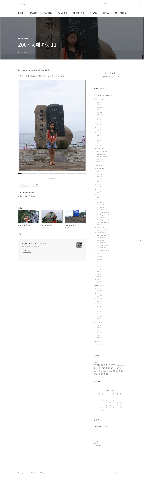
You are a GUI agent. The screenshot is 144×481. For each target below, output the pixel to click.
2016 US (100, 202)
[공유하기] (26, 184)
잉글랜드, (111, 368)
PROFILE (100, 162)
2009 (98, 117)
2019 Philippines (102, 220)
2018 (98, 269)
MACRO (99, 159)
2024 (98, 145)
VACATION (62, 13)
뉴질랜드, (100, 374)
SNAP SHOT (101, 157)
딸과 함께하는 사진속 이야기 (30, 246)
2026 (98, 282)
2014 (98, 125)
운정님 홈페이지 (117, 466)
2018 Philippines (102, 215)
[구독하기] (140, 240)
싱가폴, (119, 368)
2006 (98, 110)
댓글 (19, 234)
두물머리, (104, 368)
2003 (98, 102)
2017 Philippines (102, 212)
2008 (99, 115)
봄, (115, 368)
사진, (99, 368)
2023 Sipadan (101, 230)
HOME (20, 13)
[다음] (82, 127)
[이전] (21, 127)
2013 (98, 120)
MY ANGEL (48, 13)
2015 (98, 132)
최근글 (96, 88)
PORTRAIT (100, 154)
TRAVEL (93, 13)
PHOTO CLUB (78, 13)
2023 (98, 143)
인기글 (102, 88)
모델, (95, 374)
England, (119, 365)
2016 (98, 135)
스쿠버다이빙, (112, 365)
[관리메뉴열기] (140, 3)
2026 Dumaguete (102, 250)
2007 (99, 112)
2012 (98, 130)
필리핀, (106, 374)
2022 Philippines (102, 222)
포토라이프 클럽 (117, 469)
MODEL (98, 341)
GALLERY (33, 13)
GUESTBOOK (120, 13)
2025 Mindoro (101, 243)
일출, (105, 365)
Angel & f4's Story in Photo (34, 243)
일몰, (113, 371)
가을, (110, 371)
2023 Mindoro (101, 232)
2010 (98, 122)
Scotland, (97, 371)
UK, (124, 365)
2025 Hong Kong (102, 245)
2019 (98, 314)
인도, (95, 368)
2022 (98, 140)
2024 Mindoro (101, 237)
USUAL (106, 13)
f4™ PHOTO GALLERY (103, 95)
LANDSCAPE (102, 152)
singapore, (104, 371)
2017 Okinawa (101, 210)
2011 (98, 127)
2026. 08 (110, 391)
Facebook (97, 427)
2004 (98, 105)
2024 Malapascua (102, 235)
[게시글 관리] (29, 184)
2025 (98, 279)
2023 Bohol (100, 225)
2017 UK (100, 205)
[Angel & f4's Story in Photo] (29, 4)
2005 (99, 107)
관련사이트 (115, 473)
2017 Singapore (102, 207)
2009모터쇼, (119, 371)
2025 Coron (101, 240)
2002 (98, 288)
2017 (98, 137)
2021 (98, 319)
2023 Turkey (101, 227)
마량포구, (97, 365)
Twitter (105, 427)
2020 (98, 316)
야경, (101, 365)
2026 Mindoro (101, 248)
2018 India (101, 217)
